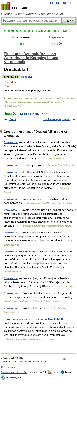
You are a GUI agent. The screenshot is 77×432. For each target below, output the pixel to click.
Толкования (21, 37)
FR (71, 3)
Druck (12, 119)
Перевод (26, 76)
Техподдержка (24, 361)
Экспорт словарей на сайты (14, 372)
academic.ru (14, 6)
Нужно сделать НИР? (33, 113)
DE (58, 3)
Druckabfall (11, 142)
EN (51, 3)
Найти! (69, 20)
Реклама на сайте (40, 361)
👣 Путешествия (9, 367)
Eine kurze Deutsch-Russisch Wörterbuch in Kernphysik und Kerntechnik (38, 30)
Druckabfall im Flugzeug (19, 251)
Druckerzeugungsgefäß (56, 119)
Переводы (56, 37)
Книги (21, 43)
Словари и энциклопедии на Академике (32, 14)
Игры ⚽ (56, 43)
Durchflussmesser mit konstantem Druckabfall (33, 319)
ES (65, 3)
